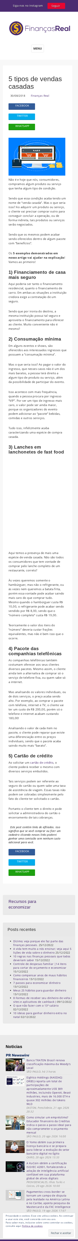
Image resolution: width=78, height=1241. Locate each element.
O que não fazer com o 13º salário (35, 1005)
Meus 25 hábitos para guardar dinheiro (39, 990)
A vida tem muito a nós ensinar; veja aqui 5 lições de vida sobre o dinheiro (42, 950)
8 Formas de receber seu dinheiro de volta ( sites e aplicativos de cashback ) (42, 1000)
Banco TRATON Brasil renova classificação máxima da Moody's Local (49, 1064)
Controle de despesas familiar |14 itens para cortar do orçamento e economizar (40, 965)
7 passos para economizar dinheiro (36, 983)
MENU (37, 48)
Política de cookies (32, 1226)
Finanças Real (40, 95)
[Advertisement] (39, 501)
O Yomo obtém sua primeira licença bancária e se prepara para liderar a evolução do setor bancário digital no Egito (48, 1147)
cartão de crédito (41, 762)
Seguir (55, 6)
